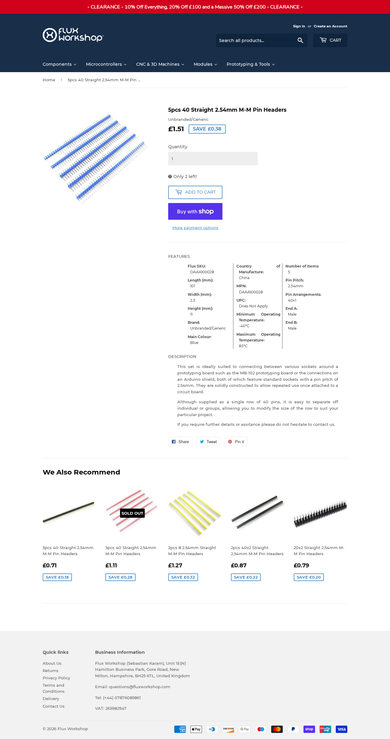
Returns (50, 670)
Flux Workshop (73, 728)
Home (49, 79)
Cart (334, 40)
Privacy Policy (56, 677)
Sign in (299, 26)
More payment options (195, 227)
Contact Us (54, 706)
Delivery (51, 698)
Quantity (177, 146)
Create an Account (330, 26)
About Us (52, 663)
